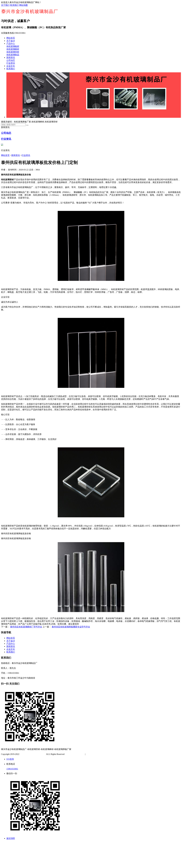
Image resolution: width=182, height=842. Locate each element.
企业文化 (10, 66)
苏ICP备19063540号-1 (75, 754)
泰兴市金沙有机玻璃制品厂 (32, 754)
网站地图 (23, 5)
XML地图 (99, 754)
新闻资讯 (10, 57)
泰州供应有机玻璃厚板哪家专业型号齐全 (71, 627)
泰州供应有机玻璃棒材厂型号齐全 (26, 627)
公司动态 (10, 60)
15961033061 (12, 769)
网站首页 (10, 38)
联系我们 (14, 5)
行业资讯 (10, 63)
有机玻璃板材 (12, 46)
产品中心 (10, 43)
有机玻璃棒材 (12, 49)
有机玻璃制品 (12, 55)
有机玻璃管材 (12, 52)
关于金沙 (10, 41)
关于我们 (5, 5)
